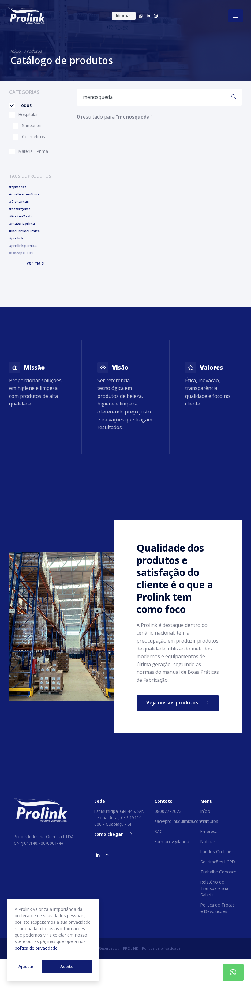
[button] (35, 262)
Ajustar (26, 966)
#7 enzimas (19, 201)
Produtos (33, 51)
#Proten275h (20, 216)
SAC (159, 831)
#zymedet (17, 186)
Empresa (209, 831)
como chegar (108, 834)
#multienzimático (24, 194)
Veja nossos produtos (172, 702)
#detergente (20, 208)
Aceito (67, 966)
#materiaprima (22, 223)
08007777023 (168, 811)
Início (15, 51)
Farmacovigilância (172, 841)
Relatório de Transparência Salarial (214, 888)
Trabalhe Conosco (218, 872)
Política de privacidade (161, 948)
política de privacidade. (36, 948)
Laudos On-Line (215, 851)
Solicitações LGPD (217, 862)
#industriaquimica (24, 230)
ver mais (35, 263)
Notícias (208, 841)
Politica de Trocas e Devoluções (217, 908)
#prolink (16, 238)
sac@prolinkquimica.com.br (181, 821)
